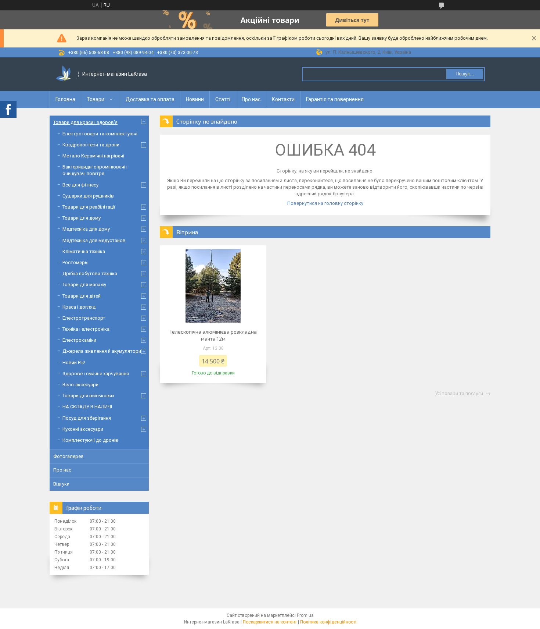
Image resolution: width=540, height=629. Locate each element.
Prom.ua (305, 615)
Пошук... (465, 74)
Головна (65, 99)
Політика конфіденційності (328, 622)
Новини (195, 99)
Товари (95, 99)
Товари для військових (88, 395)
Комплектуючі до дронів (90, 440)
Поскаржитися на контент (270, 622)
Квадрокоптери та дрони (90, 145)
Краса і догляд (79, 307)
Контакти (283, 99)
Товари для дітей (81, 296)
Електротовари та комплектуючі (99, 133)
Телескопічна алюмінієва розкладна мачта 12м (213, 335)
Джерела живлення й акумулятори (101, 351)
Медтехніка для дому (86, 229)
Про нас (251, 99)
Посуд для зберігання (86, 418)
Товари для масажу (84, 284)
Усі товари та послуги (459, 393)
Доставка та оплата (150, 99)
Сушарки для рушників (88, 196)
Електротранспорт (83, 318)
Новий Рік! (73, 362)
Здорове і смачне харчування (95, 373)
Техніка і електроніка (85, 329)
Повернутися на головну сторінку (325, 203)
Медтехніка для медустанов (94, 240)
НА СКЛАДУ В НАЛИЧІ (87, 406)
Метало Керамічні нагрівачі (93, 156)
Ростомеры (75, 262)
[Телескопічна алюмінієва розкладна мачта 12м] (213, 286)
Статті (222, 99)
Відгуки (61, 484)
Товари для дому (81, 218)
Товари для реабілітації (88, 207)
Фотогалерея (68, 456)
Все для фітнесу (80, 185)
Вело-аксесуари (80, 384)
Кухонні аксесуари (82, 429)
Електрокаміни (79, 340)
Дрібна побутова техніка (89, 273)
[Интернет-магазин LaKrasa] (64, 74)
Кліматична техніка (83, 251)
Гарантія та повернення (335, 99)
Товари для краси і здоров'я (85, 122)
